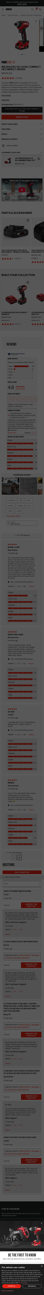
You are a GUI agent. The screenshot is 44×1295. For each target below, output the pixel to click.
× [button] (41, 1266)
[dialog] (22, 1279)
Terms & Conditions (8, 1291)
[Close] (41, 1223)
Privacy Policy (23, 1283)
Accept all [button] (11, 1286)
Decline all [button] (32, 1286)
